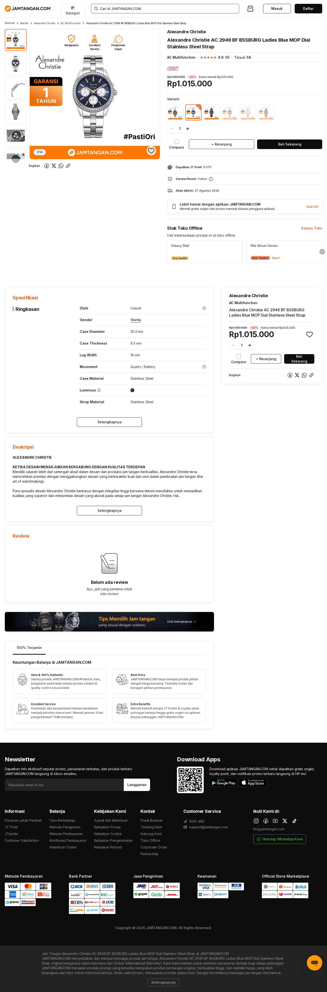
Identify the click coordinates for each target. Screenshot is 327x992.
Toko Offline (150, 840)
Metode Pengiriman (65, 827)
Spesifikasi (36, 272)
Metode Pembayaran (66, 834)
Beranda (10, 23)
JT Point (11, 827)
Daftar (308, 8)
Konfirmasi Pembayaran (68, 840)
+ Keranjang (221, 144)
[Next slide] (322, 252)
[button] (212, 57)
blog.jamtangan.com (269, 829)
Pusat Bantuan (152, 820)
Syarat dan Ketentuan (111, 820)
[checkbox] (176, 144)
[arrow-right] (16, 159)
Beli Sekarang (289, 144)
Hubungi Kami (151, 834)
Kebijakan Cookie (108, 834)
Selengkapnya (109, 422)
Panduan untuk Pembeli (23, 820)
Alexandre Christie (44, 23)
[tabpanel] (109, 692)
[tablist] (109, 648)
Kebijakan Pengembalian (113, 840)
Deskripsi (59, 272)
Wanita (24, 23)
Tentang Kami (151, 827)
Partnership (149, 854)
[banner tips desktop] (109, 621)
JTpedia (11, 834)
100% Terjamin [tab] (29, 648)
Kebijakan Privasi (107, 827)
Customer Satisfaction (22, 840)
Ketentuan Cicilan (63, 847)
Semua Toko (311, 228)
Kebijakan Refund (108, 847)
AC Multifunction (71, 23)
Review (108, 272)
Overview (12, 272)
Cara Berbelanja (62, 820)
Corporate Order (154, 847)
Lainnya (128, 272)
